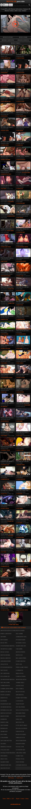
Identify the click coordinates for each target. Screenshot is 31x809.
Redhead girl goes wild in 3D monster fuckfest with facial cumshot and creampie (23, 268)
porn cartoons (8, 40)
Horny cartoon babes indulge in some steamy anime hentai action (8, 326)
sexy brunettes (6, 58)
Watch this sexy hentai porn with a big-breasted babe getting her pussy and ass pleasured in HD (23, 428)
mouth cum (5, 319)
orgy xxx (4, 759)
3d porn (4, 188)
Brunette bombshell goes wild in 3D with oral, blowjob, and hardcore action (23, 384)
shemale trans (6, 450)
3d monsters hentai (22, 216)
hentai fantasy (21, 159)
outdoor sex (20, 749)
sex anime (23, 37)
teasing (19, 172)
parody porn (20, 85)
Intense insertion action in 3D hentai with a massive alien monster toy (23, 602)
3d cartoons (5, 232)
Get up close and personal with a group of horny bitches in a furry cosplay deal (8, 312)
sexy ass (4, 230)
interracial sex (21, 274)
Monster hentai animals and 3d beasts (14, 630)
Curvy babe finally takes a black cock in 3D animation (8, 472)
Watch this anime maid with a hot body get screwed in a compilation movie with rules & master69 (8, 515)
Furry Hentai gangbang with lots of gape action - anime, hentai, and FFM (8, 501)
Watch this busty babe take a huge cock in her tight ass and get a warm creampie (8, 443)
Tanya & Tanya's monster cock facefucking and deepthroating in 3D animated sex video (23, 312)
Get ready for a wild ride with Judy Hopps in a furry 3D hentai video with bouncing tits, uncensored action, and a (23, 283)
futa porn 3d (5, 421)
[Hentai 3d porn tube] (1, 5)
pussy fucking (21, 734)
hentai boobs (20, 434)
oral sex (19, 719)
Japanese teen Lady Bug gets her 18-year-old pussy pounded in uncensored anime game (8, 602)
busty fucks (20, 346)
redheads (4, 728)
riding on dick (5, 434)
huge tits (11, 288)
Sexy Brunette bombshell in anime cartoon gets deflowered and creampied (23, 254)
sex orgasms (5, 682)
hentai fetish (20, 716)
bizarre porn (21, 464)
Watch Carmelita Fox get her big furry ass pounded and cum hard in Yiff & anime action (8, 341)
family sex (11, 303)
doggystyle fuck (6, 174)
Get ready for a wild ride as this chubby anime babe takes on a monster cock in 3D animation (8, 428)
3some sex (20, 145)
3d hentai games (6, 203)
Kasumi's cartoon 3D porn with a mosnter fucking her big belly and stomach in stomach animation (23, 210)
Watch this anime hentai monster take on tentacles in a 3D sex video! (23, 472)
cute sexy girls (21, 725)
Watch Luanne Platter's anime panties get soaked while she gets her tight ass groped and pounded (23, 341)
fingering (4, 756)
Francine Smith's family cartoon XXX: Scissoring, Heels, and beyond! (8, 355)
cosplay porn (5, 610)
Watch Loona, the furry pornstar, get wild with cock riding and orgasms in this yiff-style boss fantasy (23, 544)
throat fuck (20, 317)
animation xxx (5, 187)
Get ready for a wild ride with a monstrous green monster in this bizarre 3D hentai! (23, 457)
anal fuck (4, 56)
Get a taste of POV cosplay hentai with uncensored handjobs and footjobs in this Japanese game (23, 181)
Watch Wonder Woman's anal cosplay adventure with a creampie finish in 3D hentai (23, 239)
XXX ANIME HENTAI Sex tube (8, 84)
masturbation (21, 740)
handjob (26, 522)
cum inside (4, 737)
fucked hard (26, 172)
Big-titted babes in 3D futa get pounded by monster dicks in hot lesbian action (23, 501)
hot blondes (20, 448)
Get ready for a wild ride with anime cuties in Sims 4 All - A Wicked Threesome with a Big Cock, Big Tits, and (8, 486)
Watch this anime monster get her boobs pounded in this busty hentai (8, 544)
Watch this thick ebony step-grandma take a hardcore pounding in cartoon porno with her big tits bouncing (8, 573)
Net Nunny (11, 778)
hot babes (4, 201)
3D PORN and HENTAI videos (23, 69)
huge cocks (5, 448)
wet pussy (4, 261)
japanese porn (21, 492)
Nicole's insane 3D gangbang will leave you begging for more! (8, 530)
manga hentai (24, 40)
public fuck (20, 759)
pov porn (4, 734)
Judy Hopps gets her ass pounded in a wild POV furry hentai (8, 559)
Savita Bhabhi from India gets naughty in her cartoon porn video (23, 355)
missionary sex (6, 765)
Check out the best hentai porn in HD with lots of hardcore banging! (23, 399)
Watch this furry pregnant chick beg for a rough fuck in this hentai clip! (23, 530)
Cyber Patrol (19, 778)
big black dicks (21, 728)
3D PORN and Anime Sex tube (23, 54)
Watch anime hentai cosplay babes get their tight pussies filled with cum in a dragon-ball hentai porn (8, 196)
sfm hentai (4, 72)
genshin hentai (21, 765)
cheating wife (21, 203)
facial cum (20, 275)
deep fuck (4, 698)
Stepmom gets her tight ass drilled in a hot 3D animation (8, 181)
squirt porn (5, 762)
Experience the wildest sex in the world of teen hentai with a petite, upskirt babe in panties (8, 399)
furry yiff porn (21, 174)
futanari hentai (6, 259)
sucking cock (21, 290)
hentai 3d (10, 290)
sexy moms (11, 230)
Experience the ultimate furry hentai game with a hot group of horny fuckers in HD (8, 268)
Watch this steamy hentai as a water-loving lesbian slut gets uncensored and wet (23, 559)
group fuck (20, 405)
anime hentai (20, 87)
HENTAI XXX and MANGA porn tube (8, 112)
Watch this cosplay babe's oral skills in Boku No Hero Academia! (23, 486)
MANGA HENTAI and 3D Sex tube (23, 84)
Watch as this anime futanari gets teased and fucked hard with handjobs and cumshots (23, 515)
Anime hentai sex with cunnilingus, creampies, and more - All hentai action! (23, 413)
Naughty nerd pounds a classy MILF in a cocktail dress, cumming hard (8, 225)
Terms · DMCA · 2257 (8, 798)
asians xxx (20, 188)
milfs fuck (20, 245)
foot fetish (20, 187)
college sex (5, 71)
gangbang (4, 477)
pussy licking (21, 377)
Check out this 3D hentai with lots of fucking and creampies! (8, 210)
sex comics (16, 43)
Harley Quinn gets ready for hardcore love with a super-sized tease (8, 239)
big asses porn (21, 658)
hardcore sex (21, 406)
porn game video (6, 246)
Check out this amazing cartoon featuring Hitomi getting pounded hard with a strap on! (23, 370)
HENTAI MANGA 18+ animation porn (8, 54)
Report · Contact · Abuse (22, 798)
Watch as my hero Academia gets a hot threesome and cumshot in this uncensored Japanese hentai (23, 588)
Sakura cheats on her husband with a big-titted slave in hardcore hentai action (23, 196)
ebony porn (5, 716)
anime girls (20, 230)
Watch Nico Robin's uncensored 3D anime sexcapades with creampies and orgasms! (8, 283)
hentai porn (8, 37)
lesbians (4, 719)
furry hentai (5, 317)
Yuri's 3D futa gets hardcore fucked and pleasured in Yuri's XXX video (23, 326)
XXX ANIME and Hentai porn (23, 98)
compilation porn (7, 688)
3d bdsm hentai (6, 707)
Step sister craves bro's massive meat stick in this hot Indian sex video (8, 297)
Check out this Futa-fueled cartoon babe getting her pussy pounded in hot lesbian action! (8, 413)
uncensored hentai (22, 246)
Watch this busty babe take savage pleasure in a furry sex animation (8, 588)
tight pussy (5, 158)
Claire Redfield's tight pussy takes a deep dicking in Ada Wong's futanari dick (8, 254)
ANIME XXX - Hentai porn (8, 98)
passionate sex (6, 704)
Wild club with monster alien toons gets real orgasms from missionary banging (8, 384)
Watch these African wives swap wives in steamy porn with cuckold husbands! (23, 225)
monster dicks (21, 506)
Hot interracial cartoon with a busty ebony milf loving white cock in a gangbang (23, 297)
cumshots (27, 275)
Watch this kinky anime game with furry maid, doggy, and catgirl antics (23, 573)
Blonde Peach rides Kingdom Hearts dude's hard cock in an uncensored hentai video (16, 617)
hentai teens (20, 58)
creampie (11, 201)
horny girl (5, 722)
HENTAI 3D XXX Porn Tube (8, 69)
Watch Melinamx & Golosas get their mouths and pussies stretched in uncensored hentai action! (8, 370)
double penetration (7, 537)
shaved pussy (5, 768)
